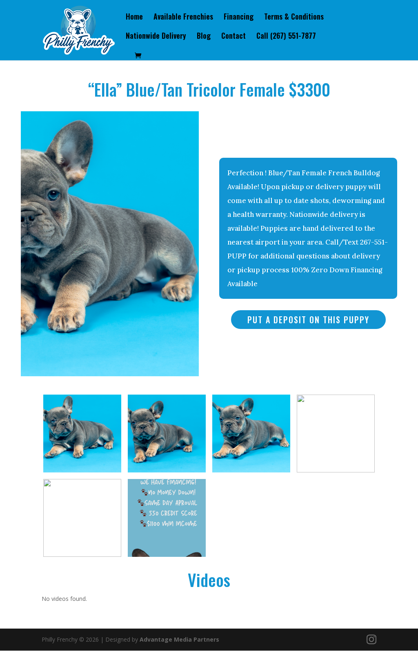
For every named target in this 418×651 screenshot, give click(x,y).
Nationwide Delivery (156, 37)
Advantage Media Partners (179, 639)
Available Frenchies (183, 17)
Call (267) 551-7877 (286, 37)
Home (134, 17)
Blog (204, 37)
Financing (238, 17)
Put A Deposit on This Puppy (308, 319)
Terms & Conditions (294, 17)
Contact (233, 37)
